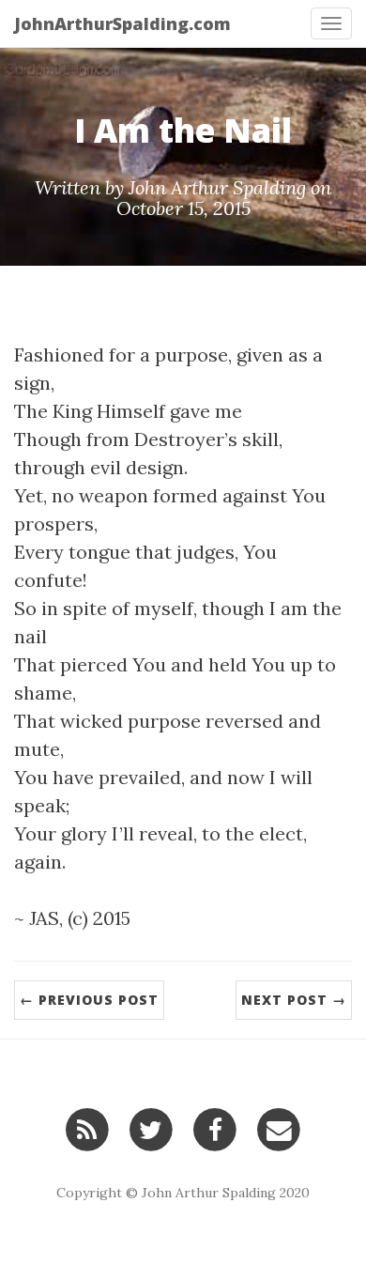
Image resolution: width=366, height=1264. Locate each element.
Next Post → (293, 1000)
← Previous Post (89, 1000)
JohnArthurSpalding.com (122, 23)
